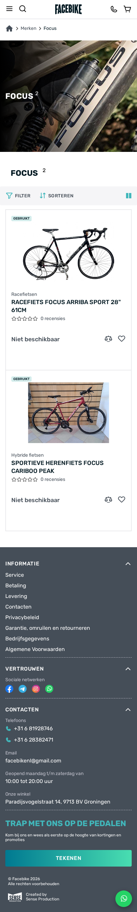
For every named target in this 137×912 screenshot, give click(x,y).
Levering (16, 596)
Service (14, 575)
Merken (28, 28)
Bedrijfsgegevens (27, 638)
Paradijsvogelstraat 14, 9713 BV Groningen (57, 802)
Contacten (18, 607)
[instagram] (36, 689)
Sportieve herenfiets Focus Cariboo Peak (57, 467)
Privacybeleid (22, 617)
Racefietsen (24, 294)
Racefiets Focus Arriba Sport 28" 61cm (66, 306)
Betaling (15, 585)
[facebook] (9, 689)
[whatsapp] (49, 689)
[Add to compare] (108, 339)
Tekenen (68, 858)
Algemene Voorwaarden (35, 649)
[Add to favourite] (122, 339)
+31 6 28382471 (33, 740)
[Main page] (68, 9)
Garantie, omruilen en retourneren (47, 628)
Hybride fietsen (27, 455)
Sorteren (61, 196)
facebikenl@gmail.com (33, 760)
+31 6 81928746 (33, 729)
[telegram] (23, 689)
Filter (23, 196)
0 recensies (53, 318)
